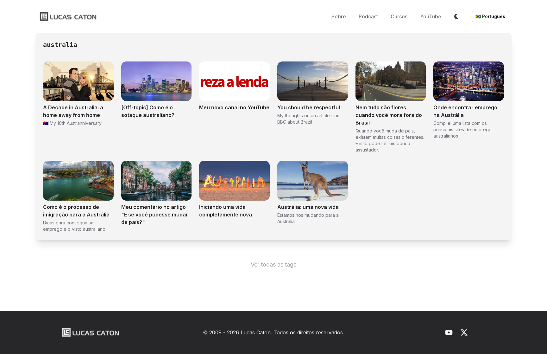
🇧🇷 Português (490, 16)
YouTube (430, 16)
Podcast (368, 16)
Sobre (338, 16)
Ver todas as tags (273, 264)
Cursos (399, 16)
